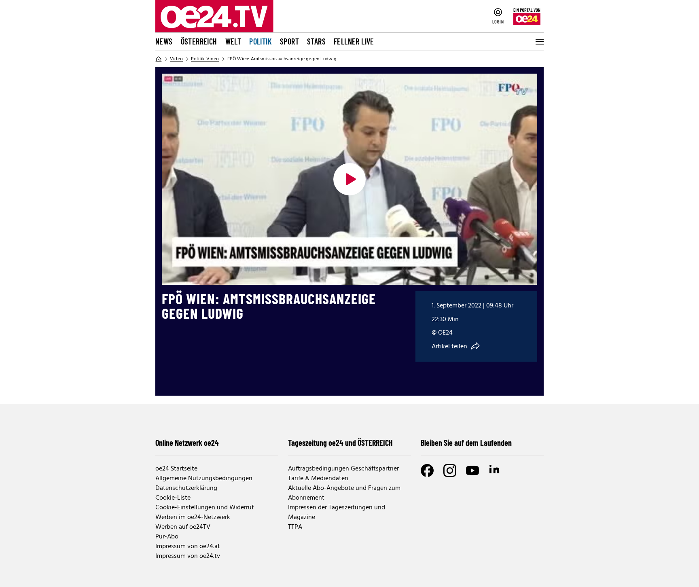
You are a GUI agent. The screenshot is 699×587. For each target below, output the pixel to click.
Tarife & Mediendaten (318, 478)
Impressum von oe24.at (187, 546)
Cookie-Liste (173, 498)
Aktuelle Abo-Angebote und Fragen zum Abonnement (344, 493)
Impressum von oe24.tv (187, 556)
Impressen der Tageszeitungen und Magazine (336, 512)
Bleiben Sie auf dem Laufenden (466, 442)
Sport (289, 41)
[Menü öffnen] (539, 41)
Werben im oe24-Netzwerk (192, 517)
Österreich (199, 41)
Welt (233, 41)
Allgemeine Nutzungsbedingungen (203, 478)
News (164, 41)
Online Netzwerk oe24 (187, 442)
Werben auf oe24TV (182, 527)
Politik (260, 41)
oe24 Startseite (176, 469)
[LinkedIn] (495, 470)
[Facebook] (427, 470)
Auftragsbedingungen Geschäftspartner (343, 469)
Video (176, 59)
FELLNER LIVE (354, 41)
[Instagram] (449, 470)
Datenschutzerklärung (186, 488)
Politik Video (205, 59)
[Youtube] (472, 470)
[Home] (158, 59)
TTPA (295, 527)
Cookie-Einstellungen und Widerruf (204, 507)
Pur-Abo (166, 537)
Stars (316, 41)
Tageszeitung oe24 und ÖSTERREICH (340, 442)
